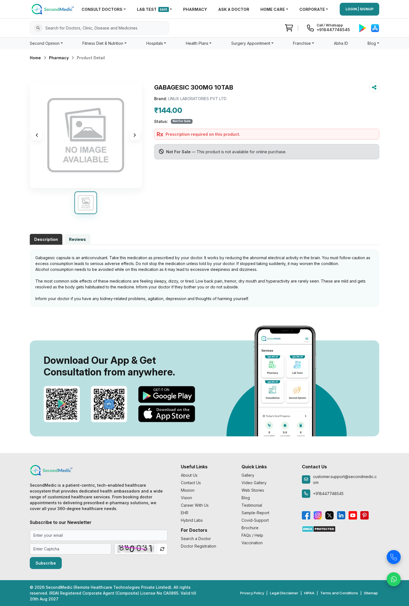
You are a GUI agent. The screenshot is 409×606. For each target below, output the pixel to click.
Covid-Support (255, 520)
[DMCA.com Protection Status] (319, 528)
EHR (184, 512)
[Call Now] (394, 556)
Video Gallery (254, 482)
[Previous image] (37, 135)
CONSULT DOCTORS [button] (102, 9)
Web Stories (253, 490)
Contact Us (191, 482)
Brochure (250, 527)
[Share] (374, 87)
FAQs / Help (252, 535)
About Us (189, 475)
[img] (86, 135)
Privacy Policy (252, 593)
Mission (187, 490)
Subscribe (46, 563)
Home (35, 57)
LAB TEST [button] (152, 9)
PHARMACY (195, 9)
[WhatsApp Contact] (394, 578)
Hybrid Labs (192, 520)
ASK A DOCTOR (233, 9)
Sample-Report (255, 512)
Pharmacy (59, 57)
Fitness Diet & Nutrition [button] (102, 43)
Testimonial (252, 505)
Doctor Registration (198, 546)
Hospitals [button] (154, 43)
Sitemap (371, 593)
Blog (246, 497)
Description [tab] (46, 239)
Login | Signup (359, 9)
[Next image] (135, 135)
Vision (186, 497)
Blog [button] (372, 43)
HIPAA (309, 593)
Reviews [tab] (77, 239)
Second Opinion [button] (45, 43)
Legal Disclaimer (284, 593)
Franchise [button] (302, 43)
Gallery (248, 475)
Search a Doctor (196, 538)
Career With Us (195, 505)
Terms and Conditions (339, 593)
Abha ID (341, 43)
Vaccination (252, 542)
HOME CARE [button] (272, 9)
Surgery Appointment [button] (250, 43)
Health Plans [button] (197, 43)
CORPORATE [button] (312, 9)
